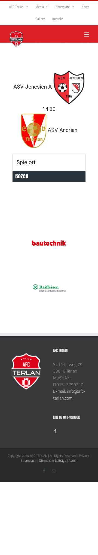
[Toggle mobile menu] (87, 34)
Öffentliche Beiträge (52, 460)
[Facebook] (55, 431)
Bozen (21, 176)
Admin (73, 460)
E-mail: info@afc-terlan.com (69, 394)
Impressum (28, 460)
